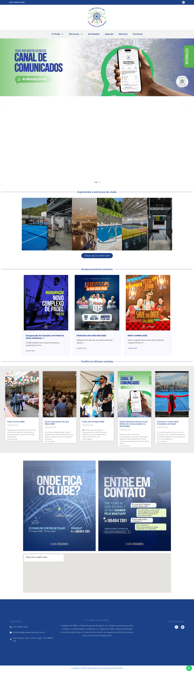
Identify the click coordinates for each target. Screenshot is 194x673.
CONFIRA (30, 351)
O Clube (56, 34)
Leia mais (12, 441)
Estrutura (74, 34)
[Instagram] (183, 2)
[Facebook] (182, 627)
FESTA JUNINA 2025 (137, 335)
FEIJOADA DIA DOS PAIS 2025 (91, 335)
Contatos (138, 34)
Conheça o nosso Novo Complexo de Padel (130, 422)
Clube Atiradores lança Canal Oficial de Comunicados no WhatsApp (96, 423)
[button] (3, 109)
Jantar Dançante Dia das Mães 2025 (19, 422)
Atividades (94, 34)
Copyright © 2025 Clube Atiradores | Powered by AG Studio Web (97, 668)
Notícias (123, 34)
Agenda (109, 34)
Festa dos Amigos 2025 (56, 421)
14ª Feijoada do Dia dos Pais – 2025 (171, 422)
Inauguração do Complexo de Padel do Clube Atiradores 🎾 (45, 336)
